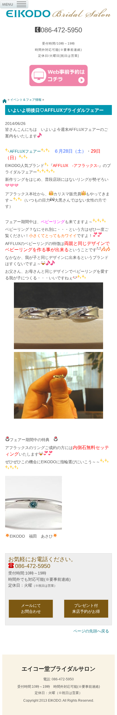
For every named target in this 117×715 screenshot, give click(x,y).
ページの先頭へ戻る (91, 631)
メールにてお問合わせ (31, 608)
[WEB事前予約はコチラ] (58, 85)
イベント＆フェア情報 (25, 99)
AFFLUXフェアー (25, 151)
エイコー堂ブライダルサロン (58, 669)
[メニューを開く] (14, 5)
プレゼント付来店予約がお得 (86, 608)
